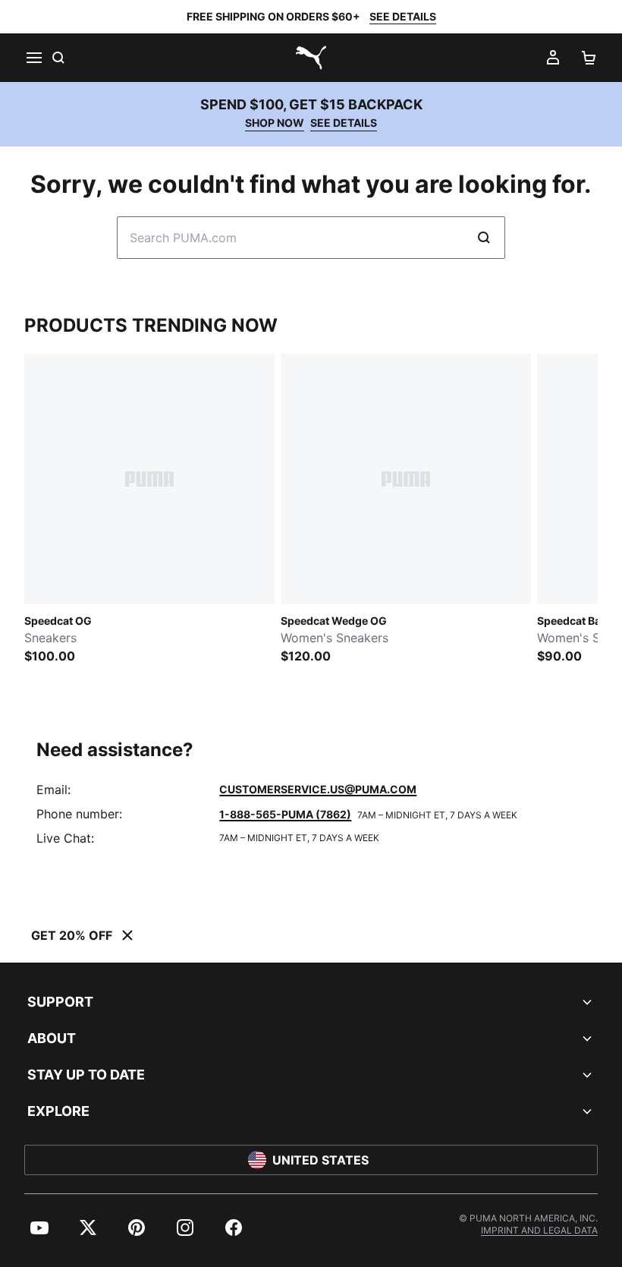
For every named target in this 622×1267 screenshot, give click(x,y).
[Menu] (33, 58)
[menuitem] (39, 1227)
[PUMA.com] (311, 58)
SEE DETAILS (402, 16)
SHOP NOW (274, 122)
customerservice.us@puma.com (317, 789)
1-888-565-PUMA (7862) (285, 814)
